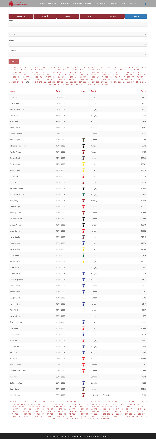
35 (126, 67)
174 (119, 77)
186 (34, 79)
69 (104, 70)
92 (44, 72)
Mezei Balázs (15, 231)
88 (30, 72)
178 (137, 77)
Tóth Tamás (15, 346)
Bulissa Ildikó (15, 103)
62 (80, 70)
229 (84, 82)
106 (97, 72)
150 (14, 77)
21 (78, 67)
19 (71, 67)
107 (102, 72)
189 (47, 79)
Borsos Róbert (15, 365)
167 (89, 77)
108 (106, 72)
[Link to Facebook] (145, 3)
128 (56, 74)
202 (104, 79)
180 (146, 77)
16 (61, 67)
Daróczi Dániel (15, 164)
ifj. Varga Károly (16, 322)
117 (146, 72)
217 (31, 82)
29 (105, 67)
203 (108, 79)
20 (75, 67)
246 (58, 84)
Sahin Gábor (14, 389)
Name (11, 20)
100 (71, 72)
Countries (21, 16)
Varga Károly (15, 316)
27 (99, 67)
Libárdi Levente (16, 134)
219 (40, 82)
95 (54, 72)
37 (133, 67)
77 (131, 70)
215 (23, 82)
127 (51, 74)
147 (139, 74)
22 (82, 67)
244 (49, 84)
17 (64, 67)
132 (73, 74)
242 (141, 82)
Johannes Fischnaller (18, 146)
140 (108, 74)
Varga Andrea (15, 249)
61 (76, 70)
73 (117, 70)
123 (34, 74)
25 (92, 67)
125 (42, 74)
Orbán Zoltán (15, 273)
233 (102, 82)
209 (135, 79)
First (10, 67)
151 (18, 77)
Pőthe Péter (14, 340)
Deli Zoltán (14, 115)
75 (124, 70)
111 (119, 72)
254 (93, 84)
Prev (14, 67)
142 (117, 74)
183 (21, 79)
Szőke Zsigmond (16, 279)
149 (10, 77)
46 (25, 70)
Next (103, 84)
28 (102, 67)
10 (41, 67)
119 (16, 74)
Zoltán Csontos (16, 383)
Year (10, 30)
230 (89, 82)
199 (91, 79)
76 (127, 70)
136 (91, 74)
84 (16, 72)
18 (68, 67)
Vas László (14, 352)
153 (27, 77)
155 (36, 77)
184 (25, 79)
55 (56, 70)
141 (113, 74)
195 (73, 79)
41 (146, 67)
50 (39, 70)
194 (69, 79)
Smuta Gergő (15, 206)
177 (132, 77)
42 (11, 70)
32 (116, 67)
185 (29, 79)
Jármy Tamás (15, 127)
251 (80, 84)
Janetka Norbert (16, 225)
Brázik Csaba (15, 358)
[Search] (136, 3)
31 (112, 67)
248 (67, 84)
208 (130, 79)
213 (14, 82)
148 (143, 74)
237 (119, 82)
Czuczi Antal (14, 328)
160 (58, 77)
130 (64, 74)
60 (73, 70)
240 (132, 82)
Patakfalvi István (16, 188)
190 (51, 79)
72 (114, 70)
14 (54, 67)
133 (78, 74)
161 (62, 77)
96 (57, 72)
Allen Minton (15, 395)
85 (20, 72)
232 (97, 82)
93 (47, 72)
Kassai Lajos (15, 140)
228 (80, 82)
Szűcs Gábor (15, 285)
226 (71, 82)
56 (59, 70)
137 (95, 74)
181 (12, 79)
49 (35, 70)
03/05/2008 (60, 358)
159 (53, 77)
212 (10, 82)
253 (89, 84)
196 (78, 79)
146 (135, 74)
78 (134, 70)
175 (124, 77)
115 (137, 72)
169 (97, 77)
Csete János (14, 267)
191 (56, 79)
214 (18, 82)
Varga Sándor (15, 237)
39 (140, 67)
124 (38, 74)
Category (112, 16)
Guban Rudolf (15, 334)
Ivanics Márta (15, 261)
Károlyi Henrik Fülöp (17, 109)
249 (71, 84)
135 (86, 74)
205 (117, 79)
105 (93, 72)
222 (53, 82)
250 (76, 84)
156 (40, 77)
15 (58, 67)
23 (85, 67)
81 (145, 70)
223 (58, 82)
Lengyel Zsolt (15, 298)
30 (109, 67)
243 (146, 82)
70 (107, 70)
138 (99, 74)
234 (106, 82)
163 (71, 77)
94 (50, 72)
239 (128, 82)
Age (89, 16)
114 (132, 72)
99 (67, 72)
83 (13, 72)
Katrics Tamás (15, 170)
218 (36, 82)
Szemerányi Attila (16, 219)
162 (67, 77)
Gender (68, 16)
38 (136, 67)
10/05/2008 (60, 206)
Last (107, 84)
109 (110, 72)
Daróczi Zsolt (15, 158)
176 (128, 77)
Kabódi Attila (15, 292)
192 (60, 79)
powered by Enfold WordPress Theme (96, 436)
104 (89, 72)
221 (49, 82)
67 (97, 70)
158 (49, 77)
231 (93, 82)
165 (80, 77)
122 (29, 74)
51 (42, 70)
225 (67, 82)
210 (139, 79)
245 (54, 84)
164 (75, 77)
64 (87, 70)
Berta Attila (14, 255)
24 (88, 67)
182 (16, 79)
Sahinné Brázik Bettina (19, 371)
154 (31, 77)
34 (122, 67)
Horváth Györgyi (16, 304)
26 (95, 67)
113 (128, 72)
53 (49, 70)
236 (115, 82)
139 (104, 74)
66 (93, 70)
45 (22, 70)
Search (136, 16)
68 (100, 70)
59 (69, 70)
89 (33, 72)
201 (99, 79)
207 (126, 79)
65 (90, 70)
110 (115, 72)
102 (80, 72)
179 (141, 77)
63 (83, 70)
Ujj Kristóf (14, 182)
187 (38, 79)
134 (82, 74)
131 (69, 74)
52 (46, 70)
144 (126, 74)
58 (66, 70)
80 (141, 70)
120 (21, 74)
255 (98, 84)
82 (9, 72)
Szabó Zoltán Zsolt (17, 194)
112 (124, 72)
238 (124, 82)
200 (95, 79)
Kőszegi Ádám (15, 213)
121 (25, 74)
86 (23, 72)
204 (113, 79)
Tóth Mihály (14, 310)
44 (18, 70)
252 (84, 84)
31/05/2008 (60, 97)
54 (52, 70)
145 (130, 74)
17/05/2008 (60, 140)
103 (84, 72)
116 (141, 72)
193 (64, 79)
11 (44, 67)
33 (119, 67)
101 (75, 72)
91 (40, 72)
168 (93, 77)
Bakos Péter (15, 121)
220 (45, 82)
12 (47, 67)
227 (75, 82)
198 (86, 79)
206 (121, 79)
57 (63, 70)
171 (106, 77)
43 (15, 70)
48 (32, 70)
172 (110, 77)
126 (47, 74)
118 (12, 74)
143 (121, 74)
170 (102, 77)
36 (129, 67)
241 (137, 82)
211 (143, 79)
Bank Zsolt (14, 176)
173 (115, 77)
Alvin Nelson (15, 377)
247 (63, 84)
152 (23, 77)
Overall (45, 16)
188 (42, 79)
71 (110, 70)
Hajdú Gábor (15, 97)
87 (27, 72)
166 (84, 77)
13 (51, 67)
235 (110, 82)
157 (45, 77)
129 (60, 74)
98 (64, 72)
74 (121, 70)
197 (82, 79)
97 (61, 72)
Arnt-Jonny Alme (16, 200)
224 (62, 82)
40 (143, 67)
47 (28, 70)
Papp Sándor (15, 243)
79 (138, 70)
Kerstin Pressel (15, 152)
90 (37, 72)
